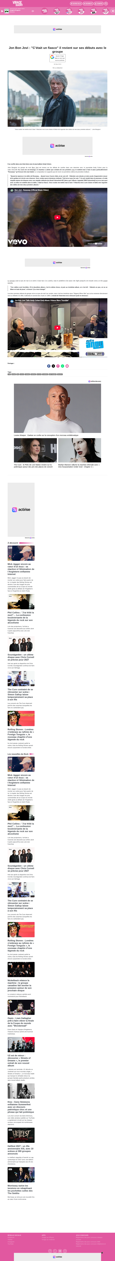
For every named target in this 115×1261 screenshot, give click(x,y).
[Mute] (32, 11)
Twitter (10, 1239)
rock (9, 374)
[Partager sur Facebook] (48, 367)
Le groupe (11, 281)
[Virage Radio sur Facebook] (50, 1251)
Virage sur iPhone (48, 1237)
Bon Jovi (35, 167)
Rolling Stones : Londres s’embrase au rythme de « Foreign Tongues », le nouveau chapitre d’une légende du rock (21, 734)
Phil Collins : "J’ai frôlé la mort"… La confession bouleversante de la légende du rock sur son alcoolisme (21, 617)
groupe (13, 374)
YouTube (10, 1244)
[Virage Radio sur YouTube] (60, 1251)
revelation (45, 374)
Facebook (11, 1237)
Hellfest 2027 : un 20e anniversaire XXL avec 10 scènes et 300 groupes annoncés (20, 1150)
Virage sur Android (48, 1239)
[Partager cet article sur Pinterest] (57, 367)
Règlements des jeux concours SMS (88, 1242)
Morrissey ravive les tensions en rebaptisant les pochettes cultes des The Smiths (20, 1189)
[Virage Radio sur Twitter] (55, 1251)
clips (73, 169)
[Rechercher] (106, 3)
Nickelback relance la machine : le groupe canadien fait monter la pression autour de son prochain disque (20, 985)
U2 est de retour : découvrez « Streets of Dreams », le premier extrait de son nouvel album (19, 1060)
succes (22, 374)
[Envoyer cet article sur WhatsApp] (62, 367)
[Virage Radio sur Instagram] (65, 1251)
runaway (27, 374)
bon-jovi (39, 374)
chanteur (33, 374)
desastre (60, 374)
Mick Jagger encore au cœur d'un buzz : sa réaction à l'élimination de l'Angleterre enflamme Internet (21, 569)
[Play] (2, 11)
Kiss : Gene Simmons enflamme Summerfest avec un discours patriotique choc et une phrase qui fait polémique (21, 1107)
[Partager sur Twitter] (53, 367)
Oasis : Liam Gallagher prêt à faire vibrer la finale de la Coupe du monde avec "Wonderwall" (21, 1022)
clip (18, 374)
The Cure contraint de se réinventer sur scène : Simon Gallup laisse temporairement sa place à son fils (20, 694)
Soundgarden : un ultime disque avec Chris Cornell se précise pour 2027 (21, 657)
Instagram (11, 1242)
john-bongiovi (52, 374)
